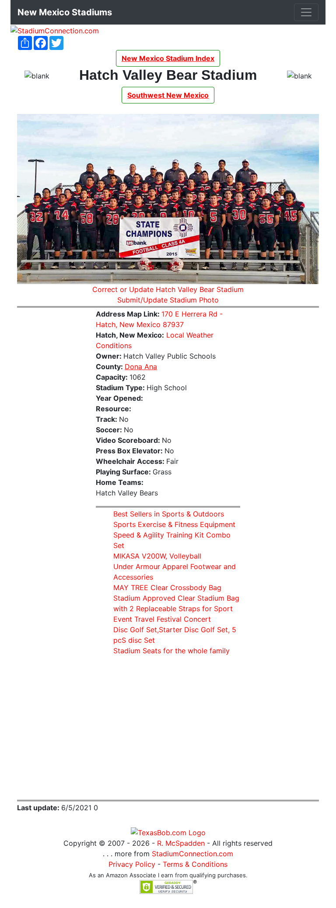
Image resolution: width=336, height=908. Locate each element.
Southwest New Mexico (168, 95)
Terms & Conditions (195, 864)
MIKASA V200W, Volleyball (157, 556)
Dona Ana (141, 366)
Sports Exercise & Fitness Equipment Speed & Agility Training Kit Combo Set (174, 535)
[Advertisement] (50, 446)
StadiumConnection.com (192, 853)
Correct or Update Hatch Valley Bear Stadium (168, 289)
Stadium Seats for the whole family (171, 650)
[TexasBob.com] (168, 832)
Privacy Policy (131, 864)
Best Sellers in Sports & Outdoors (168, 513)
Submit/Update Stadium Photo (168, 300)
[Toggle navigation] (306, 12)
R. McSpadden (181, 843)
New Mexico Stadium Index (168, 58)
